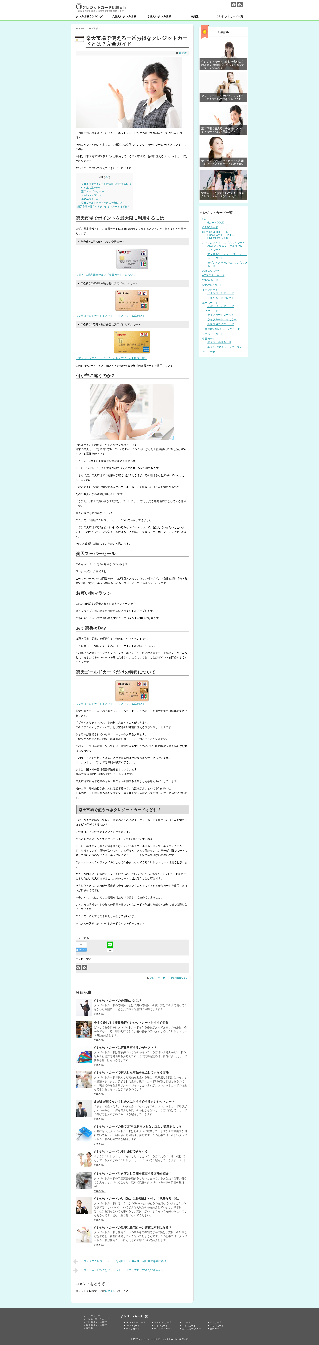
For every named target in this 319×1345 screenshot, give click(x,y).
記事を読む (100, 1014)
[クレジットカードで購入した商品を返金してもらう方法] (84, 1079)
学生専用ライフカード (220, 324)
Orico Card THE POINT (216, 232)
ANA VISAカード (212, 284)
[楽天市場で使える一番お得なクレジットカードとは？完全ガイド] (223, 120)
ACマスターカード (213, 275)
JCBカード (215, 1322)
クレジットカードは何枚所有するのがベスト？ (125, 1047)
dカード (207, 219)
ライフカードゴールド (220, 314)
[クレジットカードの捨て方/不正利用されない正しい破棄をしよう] (84, 1133)
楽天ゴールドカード (219, 342)
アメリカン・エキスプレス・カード (223, 242)
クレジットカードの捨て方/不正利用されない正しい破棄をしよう (137, 1126)
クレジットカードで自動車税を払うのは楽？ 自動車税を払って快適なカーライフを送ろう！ (222, 64)
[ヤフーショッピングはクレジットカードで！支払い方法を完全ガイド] (223, 87)
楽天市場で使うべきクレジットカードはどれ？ (103, 206)
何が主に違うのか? (92, 187)
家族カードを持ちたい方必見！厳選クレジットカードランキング (222, 195)
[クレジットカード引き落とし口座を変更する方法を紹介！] (84, 1180)
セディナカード (211, 351)
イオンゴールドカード (220, 293)
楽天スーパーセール (92, 191)
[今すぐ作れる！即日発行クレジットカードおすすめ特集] (84, 1029)
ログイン (110, 1290)
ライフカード (210, 311)
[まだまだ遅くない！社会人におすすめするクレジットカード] (84, 1108)
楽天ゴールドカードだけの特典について (103, 202)
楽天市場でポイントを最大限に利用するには (106, 183)
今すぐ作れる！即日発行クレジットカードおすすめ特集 (131, 1022)
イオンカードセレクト (220, 298)
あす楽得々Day (89, 199)
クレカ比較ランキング (89, 16)
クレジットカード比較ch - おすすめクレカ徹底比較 (163, 1339)
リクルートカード (212, 334)
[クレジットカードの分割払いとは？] (84, 1007)
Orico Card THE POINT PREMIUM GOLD (221, 236)
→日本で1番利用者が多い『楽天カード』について (106, 274)
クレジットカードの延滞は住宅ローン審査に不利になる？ (133, 1227)
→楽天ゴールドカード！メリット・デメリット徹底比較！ (110, 315)
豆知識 (195, 16)
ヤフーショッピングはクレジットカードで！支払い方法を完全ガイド (122, 1270)
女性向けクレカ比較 (124, 16)
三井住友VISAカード (192, 1328)
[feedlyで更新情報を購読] (233, 4)
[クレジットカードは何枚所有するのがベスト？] (84, 1054)
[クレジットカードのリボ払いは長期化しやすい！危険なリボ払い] (84, 1205)
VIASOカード (210, 227)
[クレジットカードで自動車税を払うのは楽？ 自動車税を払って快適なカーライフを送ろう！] (223, 55)
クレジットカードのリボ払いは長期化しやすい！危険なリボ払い (137, 1198)
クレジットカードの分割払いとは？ (118, 1000)
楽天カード (208, 338)
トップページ (93, 1316)
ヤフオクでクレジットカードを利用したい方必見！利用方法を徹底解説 (123, 1261)
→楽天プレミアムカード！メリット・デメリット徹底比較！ (111, 358)
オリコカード (217, 1325)
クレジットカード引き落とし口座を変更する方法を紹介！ (133, 1173)
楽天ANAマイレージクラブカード (227, 347)
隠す (107, 177)
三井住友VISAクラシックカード (221, 329)
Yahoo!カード (210, 280)
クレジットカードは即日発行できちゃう (121, 1151)
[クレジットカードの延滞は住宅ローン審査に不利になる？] (84, 1234)
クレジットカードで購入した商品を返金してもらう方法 (131, 1072)
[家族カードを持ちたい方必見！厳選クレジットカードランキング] (223, 185)
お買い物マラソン (91, 195)
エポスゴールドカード (220, 306)
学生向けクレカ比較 (159, 16)
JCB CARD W (210, 270)
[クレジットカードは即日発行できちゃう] (84, 1158)
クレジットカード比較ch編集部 (168, 977)
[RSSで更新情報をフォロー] (240, 4)
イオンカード (210, 289)
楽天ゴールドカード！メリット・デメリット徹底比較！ (111, 703)
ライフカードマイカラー (222, 319)
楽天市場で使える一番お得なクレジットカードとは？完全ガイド (222, 130)
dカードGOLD (215, 222)
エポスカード (210, 302)
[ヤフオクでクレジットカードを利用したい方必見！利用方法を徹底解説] (223, 152)
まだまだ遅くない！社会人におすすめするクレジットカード (134, 1101)
